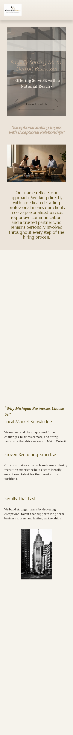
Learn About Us (36, 104)
